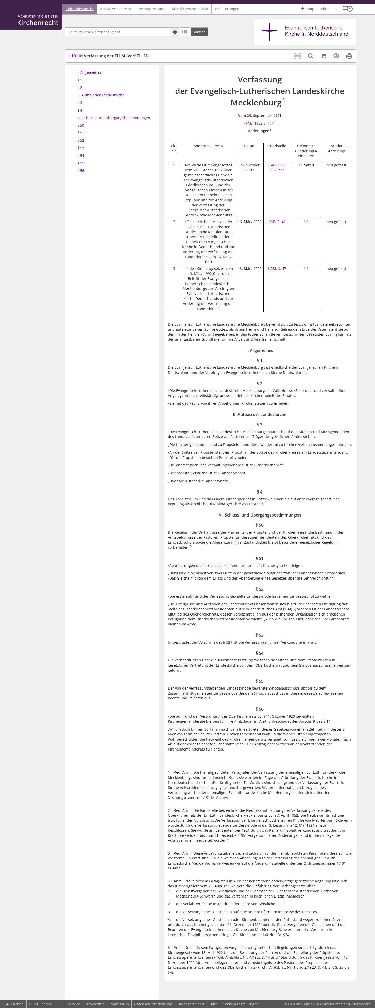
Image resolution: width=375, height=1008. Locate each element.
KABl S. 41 (277, 221)
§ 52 (80, 140)
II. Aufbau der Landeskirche (100, 95)
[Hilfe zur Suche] (175, 31)
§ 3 (79, 102)
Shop (310, 8)
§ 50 (80, 125)
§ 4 (79, 110)
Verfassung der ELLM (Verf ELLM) (108, 56)
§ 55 (80, 163)
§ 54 (80, 155)
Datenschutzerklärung (153, 1004)
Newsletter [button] (94, 1004)
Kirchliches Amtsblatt (190, 8)
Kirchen (17, 1004)
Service (74, 1004)
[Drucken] (349, 56)
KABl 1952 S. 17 (258, 123)
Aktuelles (328, 8)
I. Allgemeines (89, 72)
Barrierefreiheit (191, 1004)
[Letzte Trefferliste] (185, 31)
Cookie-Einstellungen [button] (241, 1004)
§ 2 (79, 87)
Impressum (119, 1004)
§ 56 (80, 170)
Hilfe (213, 1004)
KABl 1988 (277, 165)
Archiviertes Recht (115, 8)
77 (282, 170)
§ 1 (79, 80)
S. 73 (274, 170)
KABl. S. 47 (277, 268)
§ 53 (80, 147)
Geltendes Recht (80, 8)
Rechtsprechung (152, 8)
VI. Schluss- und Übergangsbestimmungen (113, 117)
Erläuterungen (227, 8)
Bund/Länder (40, 1004)
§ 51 (80, 132)
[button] (348, 9)
